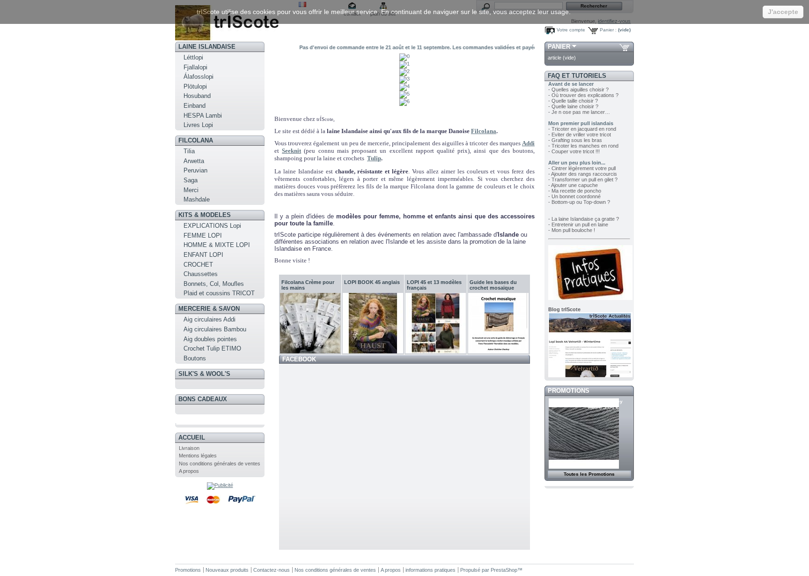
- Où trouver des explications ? (583, 95)
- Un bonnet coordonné (574, 196)
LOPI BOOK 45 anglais (372, 282)
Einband (195, 105)
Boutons (195, 358)
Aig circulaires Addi (209, 319)
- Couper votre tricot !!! (574, 151)
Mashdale (197, 199)
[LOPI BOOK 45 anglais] (373, 323)
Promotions (568, 390)
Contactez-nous (271, 570)
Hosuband (197, 95)
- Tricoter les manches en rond (583, 146)
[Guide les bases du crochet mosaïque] (498, 323)
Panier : (608, 29)
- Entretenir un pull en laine (578, 224)
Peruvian (195, 170)
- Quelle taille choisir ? (573, 101)
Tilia (189, 151)
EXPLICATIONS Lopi (212, 225)
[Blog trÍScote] (590, 375)
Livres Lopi (198, 124)
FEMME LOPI (203, 235)
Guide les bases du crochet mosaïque (493, 285)
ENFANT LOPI (203, 254)
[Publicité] (220, 485)
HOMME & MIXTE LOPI (217, 244)
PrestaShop (504, 570)
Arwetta (194, 161)
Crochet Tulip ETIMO (212, 348)
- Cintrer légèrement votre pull (582, 168)
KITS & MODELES (204, 214)
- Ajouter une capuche (573, 185)
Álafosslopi (198, 76)
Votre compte (571, 29)
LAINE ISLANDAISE (206, 46)
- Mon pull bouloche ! (571, 230)
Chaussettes (201, 273)
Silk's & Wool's (204, 373)
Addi (528, 143)
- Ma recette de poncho (574, 191)
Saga (191, 180)
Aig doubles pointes (210, 339)
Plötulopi (195, 86)
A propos (189, 471)
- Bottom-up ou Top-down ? (579, 202)
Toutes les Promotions (589, 474)
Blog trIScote (564, 309)
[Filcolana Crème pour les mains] (310, 323)
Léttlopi (193, 57)
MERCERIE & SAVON (209, 308)
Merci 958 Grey (605, 401)
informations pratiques (430, 570)
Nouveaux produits (227, 570)
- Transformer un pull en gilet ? (583, 179)
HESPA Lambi (203, 115)
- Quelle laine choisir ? (573, 106)
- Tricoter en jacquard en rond (582, 129)
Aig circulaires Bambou (215, 329)
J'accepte (783, 11)
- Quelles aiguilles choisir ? (578, 89)
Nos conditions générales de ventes (219, 463)
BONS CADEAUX (202, 399)
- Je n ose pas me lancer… (579, 112)
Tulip (374, 158)
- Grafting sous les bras (575, 140)
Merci (191, 190)
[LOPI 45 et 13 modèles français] (435, 323)
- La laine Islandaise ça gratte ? (583, 219)
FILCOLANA (195, 140)
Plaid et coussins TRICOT (219, 293)
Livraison (189, 448)
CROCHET (198, 264)
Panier (559, 46)
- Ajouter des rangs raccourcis (582, 174)
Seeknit (291, 150)
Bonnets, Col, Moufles (214, 283)
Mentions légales (198, 455)
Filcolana (483, 131)
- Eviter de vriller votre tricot (579, 134)
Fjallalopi (195, 67)
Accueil (191, 437)
